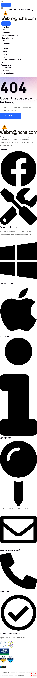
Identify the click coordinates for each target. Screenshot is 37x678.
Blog (3, 62)
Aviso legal (13, 675)
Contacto (5, 70)
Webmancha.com (18, 672)
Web (3, 30)
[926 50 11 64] (18, 589)
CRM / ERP (5, 51)
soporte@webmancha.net (10, 550)
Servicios (5, 27)
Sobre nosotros (7, 68)
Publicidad (5, 43)
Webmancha (6, 65)
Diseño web (5, 32)
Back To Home (10, 116)
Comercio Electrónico (9, 35)
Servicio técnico (7, 73)
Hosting (4, 46)
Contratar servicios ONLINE (11, 60)
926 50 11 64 (4, 592)
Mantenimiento (7, 38)
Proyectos (5, 57)
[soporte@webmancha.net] (18, 547)
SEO (3, 41)
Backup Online (6, 49)
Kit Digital (5, 54)
